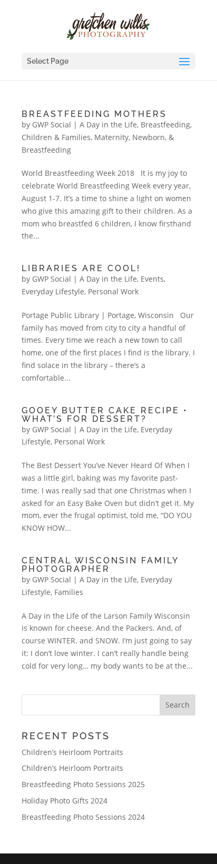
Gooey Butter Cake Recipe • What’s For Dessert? (105, 414)
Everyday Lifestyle (53, 291)
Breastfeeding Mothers (94, 114)
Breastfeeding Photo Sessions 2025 (83, 784)
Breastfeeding (165, 125)
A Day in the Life (108, 125)
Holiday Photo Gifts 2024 (64, 801)
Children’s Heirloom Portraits (72, 752)
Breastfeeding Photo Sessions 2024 (83, 817)
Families (68, 592)
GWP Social (51, 125)
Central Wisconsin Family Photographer (100, 564)
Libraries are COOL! (81, 268)
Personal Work (113, 291)
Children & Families (56, 137)
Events (152, 279)
